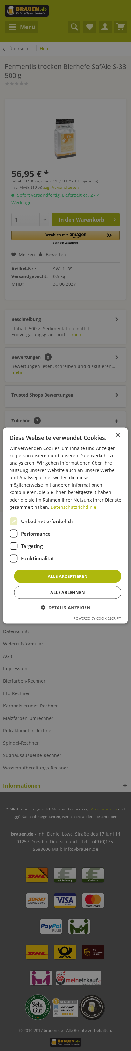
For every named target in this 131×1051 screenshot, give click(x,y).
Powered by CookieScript (97, 618)
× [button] (117, 435)
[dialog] (65, 525)
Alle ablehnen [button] (67, 592)
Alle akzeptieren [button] (68, 576)
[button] (65, 607)
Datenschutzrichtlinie (73, 507)
